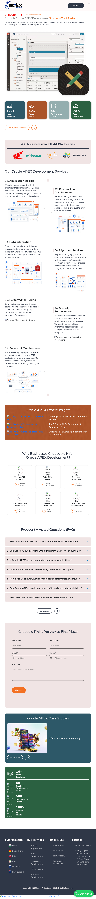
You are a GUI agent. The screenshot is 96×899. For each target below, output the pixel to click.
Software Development (37, 875)
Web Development (37, 855)
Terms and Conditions (58, 862)
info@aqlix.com (84, 845)
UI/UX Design (37, 869)
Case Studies (58, 845)
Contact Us (75, 6)
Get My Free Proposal (17, 128)
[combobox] (51, 658)
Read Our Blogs (80, 155)
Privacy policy (59, 855)
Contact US (54, 896)
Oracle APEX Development (37, 862)
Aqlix (56, 144)
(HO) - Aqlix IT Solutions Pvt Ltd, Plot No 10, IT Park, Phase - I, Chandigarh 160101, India (83, 857)
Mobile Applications (36, 847)
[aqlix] (13, 5)
